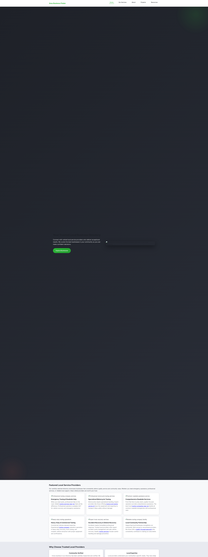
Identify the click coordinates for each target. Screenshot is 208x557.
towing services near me (67, 504)
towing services (104, 531)
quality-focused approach (144, 529)
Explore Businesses (62, 250)
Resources (154, 2)
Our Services (123, 2)
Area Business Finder (57, 3)
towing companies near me (140, 506)
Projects (143, 2)
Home (111, 2)
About (134, 2)
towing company (64, 527)
